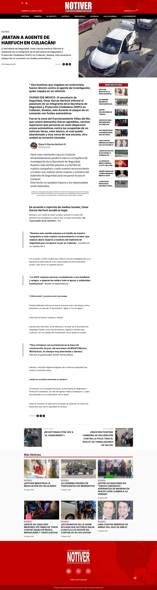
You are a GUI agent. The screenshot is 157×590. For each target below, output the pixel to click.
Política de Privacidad (78, 580)
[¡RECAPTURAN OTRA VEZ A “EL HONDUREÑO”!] (33, 437)
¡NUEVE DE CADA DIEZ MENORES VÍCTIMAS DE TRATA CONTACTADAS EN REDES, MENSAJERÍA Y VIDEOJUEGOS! (41, 528)
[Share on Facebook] (66, 64)
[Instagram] (88, 571)
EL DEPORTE (52, 16)
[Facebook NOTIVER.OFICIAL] (69, 571)
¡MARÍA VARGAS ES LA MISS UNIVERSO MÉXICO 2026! (106, 173)
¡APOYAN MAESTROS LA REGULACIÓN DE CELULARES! (40, 484)
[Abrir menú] (22, 3)
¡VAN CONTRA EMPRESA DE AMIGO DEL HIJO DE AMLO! (106, 143)
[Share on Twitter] (63, 64)
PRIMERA (38, 16)
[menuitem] (79, 579)
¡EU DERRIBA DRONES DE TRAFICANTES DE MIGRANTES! (78, 484)
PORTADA (25, 16)
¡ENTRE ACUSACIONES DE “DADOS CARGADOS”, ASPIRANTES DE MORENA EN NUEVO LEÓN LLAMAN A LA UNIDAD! (113, 488)
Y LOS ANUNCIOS (129, 16)
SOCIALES (94, 16)
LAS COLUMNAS (110, 16)
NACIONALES (80, 16)
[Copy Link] (70, 64)
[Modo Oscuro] (27, 3)
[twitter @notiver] (78, 571)
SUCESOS (66, 16)
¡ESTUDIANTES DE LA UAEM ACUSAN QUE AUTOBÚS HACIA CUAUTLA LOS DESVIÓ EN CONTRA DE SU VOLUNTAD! (77, 528)
